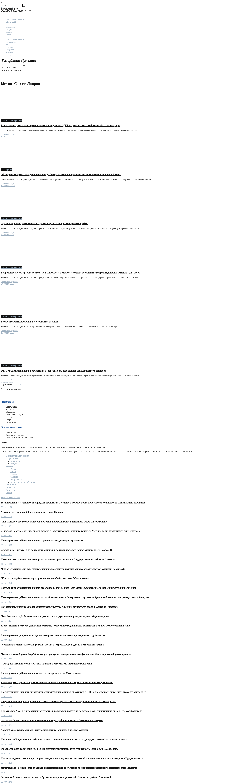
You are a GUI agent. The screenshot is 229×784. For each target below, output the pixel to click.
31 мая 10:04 (6, 526)
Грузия (13, 474)
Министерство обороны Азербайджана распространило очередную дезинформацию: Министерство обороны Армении (66, 654)
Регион (9, 24)
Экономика (10, 27)
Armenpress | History (15, 435)
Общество (10, 29)
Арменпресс (11, 432)
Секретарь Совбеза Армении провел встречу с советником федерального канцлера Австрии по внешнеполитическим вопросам (70, 531)
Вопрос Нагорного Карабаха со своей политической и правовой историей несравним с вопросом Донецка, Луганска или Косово (70, 272)
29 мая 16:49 (6, 716)
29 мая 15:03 (6, 744)
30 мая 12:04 (6, 621)
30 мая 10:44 (6, 659)
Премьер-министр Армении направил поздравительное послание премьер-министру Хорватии (53, 635)
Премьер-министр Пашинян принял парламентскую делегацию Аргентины (42, 540)
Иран (13, 471)
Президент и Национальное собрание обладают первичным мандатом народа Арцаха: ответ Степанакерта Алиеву (64, 739)
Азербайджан (17, 479)
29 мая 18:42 (6, 697)
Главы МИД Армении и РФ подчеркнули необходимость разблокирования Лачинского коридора (53, 370)
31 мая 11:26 (6, 517)
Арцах (13, 463)
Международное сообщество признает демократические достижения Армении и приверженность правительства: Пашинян (69, 767)
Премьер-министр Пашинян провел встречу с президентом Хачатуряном (41, 673)
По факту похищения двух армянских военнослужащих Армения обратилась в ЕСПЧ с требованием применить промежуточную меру (73, 692)
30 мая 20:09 (6, 592)
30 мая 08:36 (6, 678)
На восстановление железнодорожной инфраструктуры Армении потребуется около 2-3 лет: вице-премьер (59, 606)
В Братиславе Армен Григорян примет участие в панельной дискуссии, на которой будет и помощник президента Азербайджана (71, 710)
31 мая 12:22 (6, 507)
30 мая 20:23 (6, 555)
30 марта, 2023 (7, 235)
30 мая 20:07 (6, 602)
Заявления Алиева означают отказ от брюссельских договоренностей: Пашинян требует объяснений (56, 777)
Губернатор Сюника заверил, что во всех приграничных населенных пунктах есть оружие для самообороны (59, 748)
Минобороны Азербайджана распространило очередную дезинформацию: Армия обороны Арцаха (55, 616)
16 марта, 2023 (7, 333)
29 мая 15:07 (6, 735)
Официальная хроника (15, 19)
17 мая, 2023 (6, 137)
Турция (14, 477)
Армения (15, 461)
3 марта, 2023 (7, 382)
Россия (14, 469)
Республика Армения (9, 134)
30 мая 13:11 (6, 611)
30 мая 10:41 (6, 668)
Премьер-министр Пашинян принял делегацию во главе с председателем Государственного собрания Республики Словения (68, 587)
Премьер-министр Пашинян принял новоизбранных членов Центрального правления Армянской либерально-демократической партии (75, 597)
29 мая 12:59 (6, 763)
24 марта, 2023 (7, 284)
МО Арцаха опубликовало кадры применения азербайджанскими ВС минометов (45, 578)
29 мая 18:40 (6, 706)
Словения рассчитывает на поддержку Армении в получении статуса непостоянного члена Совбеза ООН (58, 550)
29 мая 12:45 (6, 782)
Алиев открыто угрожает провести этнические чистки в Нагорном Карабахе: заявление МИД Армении (57, 682)
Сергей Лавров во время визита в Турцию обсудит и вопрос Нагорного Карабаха (44, 223)
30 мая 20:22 (6, 564)
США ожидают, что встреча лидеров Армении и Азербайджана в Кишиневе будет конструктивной (54, 521)
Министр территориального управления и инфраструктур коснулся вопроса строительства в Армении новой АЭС (63, 568)
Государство (11, 21)
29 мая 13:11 (6, 754)
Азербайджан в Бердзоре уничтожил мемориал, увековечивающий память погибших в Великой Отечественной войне (65, 625)
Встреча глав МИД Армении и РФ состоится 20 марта (29, 321)
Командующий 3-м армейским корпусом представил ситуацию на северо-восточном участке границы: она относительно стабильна (73, 502)
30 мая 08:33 (6, 687)
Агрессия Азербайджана (22, 482)
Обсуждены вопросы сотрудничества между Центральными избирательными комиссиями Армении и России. (61, 174)
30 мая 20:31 (6, 536)
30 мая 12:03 (6, 630)
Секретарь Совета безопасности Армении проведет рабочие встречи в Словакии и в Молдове (52, 720)
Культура (9, 32)
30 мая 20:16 (6, 583)
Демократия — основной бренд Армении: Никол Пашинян (32, 512)
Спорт (8, 34)
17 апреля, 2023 (8, 186)
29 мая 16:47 (6, 725)
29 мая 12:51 (6, 772)
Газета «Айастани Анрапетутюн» (20, 437)
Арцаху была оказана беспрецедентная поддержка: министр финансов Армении (45, 729)
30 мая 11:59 (6, 649)
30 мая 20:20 (6, 573)
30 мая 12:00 (6, 640)
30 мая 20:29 (6, 545)
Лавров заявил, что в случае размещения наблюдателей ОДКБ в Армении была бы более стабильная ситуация (60, 125)
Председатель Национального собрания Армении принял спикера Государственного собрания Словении (58, 559)
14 (19, 384)
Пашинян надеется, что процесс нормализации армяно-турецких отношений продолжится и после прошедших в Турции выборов (72, 758)
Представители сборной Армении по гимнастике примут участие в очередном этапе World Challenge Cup (58, 701)
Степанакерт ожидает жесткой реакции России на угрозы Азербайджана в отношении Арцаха (52, 644)
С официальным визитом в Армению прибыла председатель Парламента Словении (46, 663)
